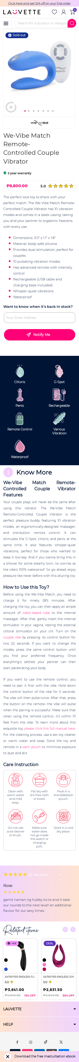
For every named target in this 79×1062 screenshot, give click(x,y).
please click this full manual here (49, 729)
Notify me (41, 335)
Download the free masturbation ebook (44, 1056)
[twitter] (61, 1042)
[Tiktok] (45, 1042)
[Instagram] (30, 1042)
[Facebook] (17, 1042)
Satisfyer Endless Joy (58, 976)
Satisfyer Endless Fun (20, 976)
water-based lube (36, 613)
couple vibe (12, 637)
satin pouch (32, 747)
